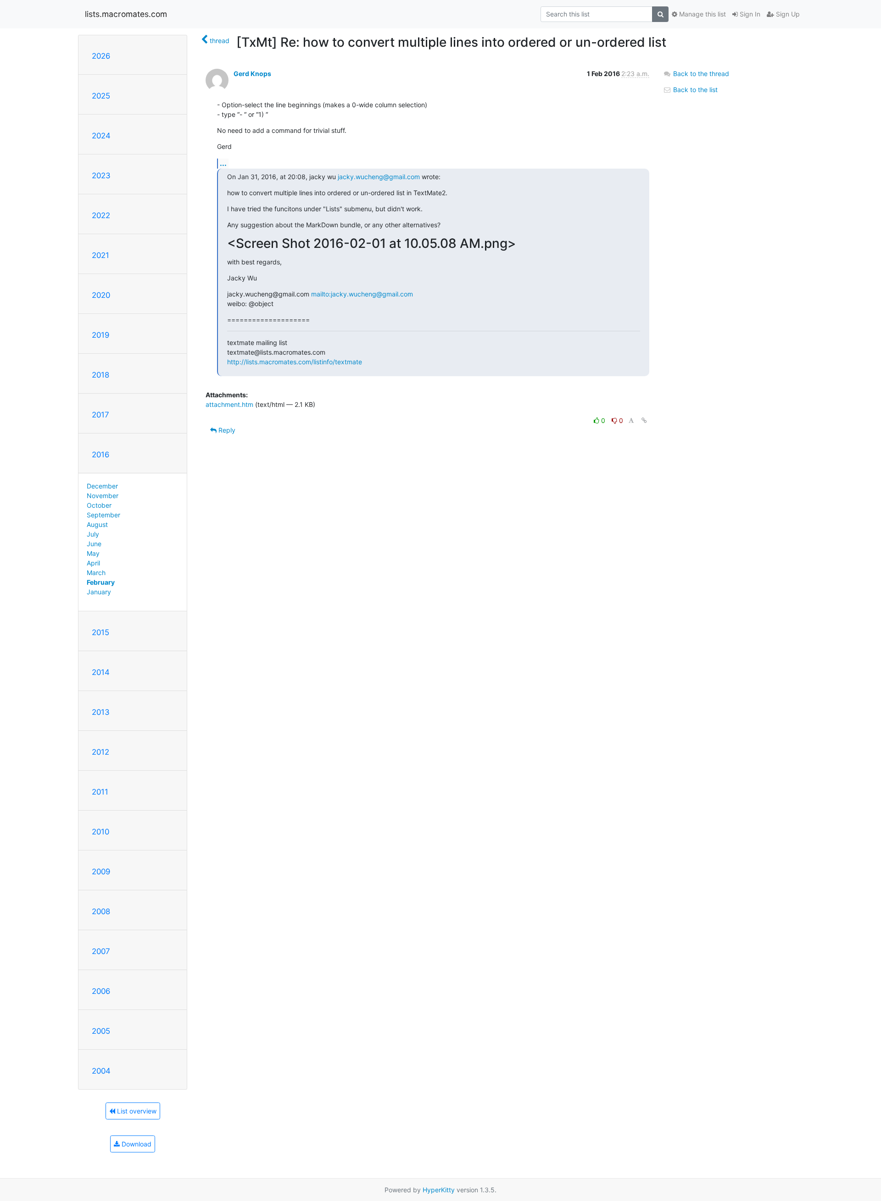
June (94, 544)
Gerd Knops (252, 73)
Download (135, 1144)
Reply (226, 430)
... (223, 163)
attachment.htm (229, 404)
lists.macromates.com (126, 14)
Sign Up (787, 14)
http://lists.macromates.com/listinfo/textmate (294, 362)
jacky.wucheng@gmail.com (379, 177)
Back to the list (694, 89)
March (96, 572)
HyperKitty (439, 1190)
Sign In (749, 14)
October (99, 505)
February (101, 582)
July (93, 534)
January (99, 592)
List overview (135, 1111)
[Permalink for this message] (644, 420)
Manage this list (701, 14)
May (93, 553)
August (97, 524)
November (102, 495)
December (102, 486)
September (103, 515)
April (93, 563)
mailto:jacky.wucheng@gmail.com (362, 294)
